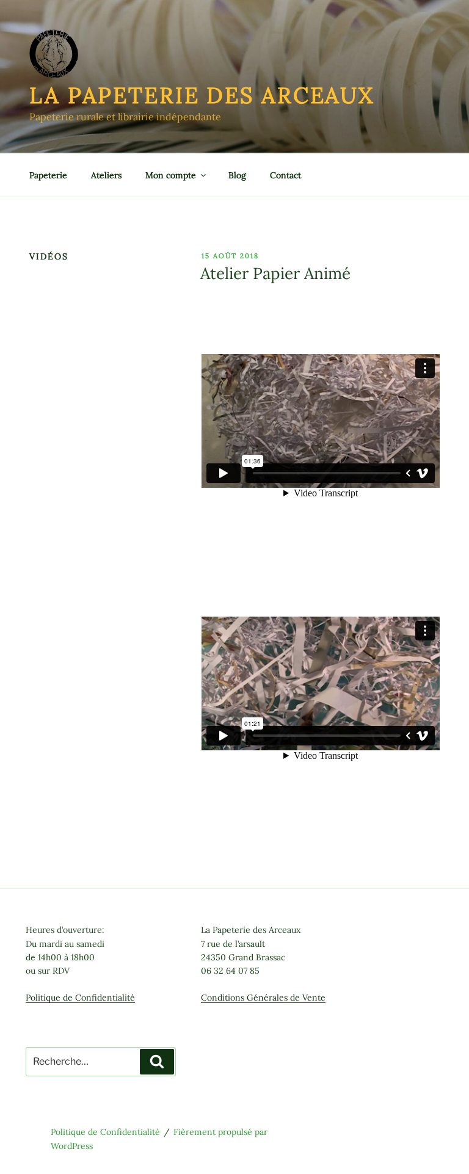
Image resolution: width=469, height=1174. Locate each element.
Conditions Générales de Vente (263, 997)
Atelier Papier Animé (275, 273)
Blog (237, 175)
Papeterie (48, 175)
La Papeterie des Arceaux (201, 95)
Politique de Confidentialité (80, 997)
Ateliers (106, 175)
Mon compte (170, 175)
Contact (285, 175)
